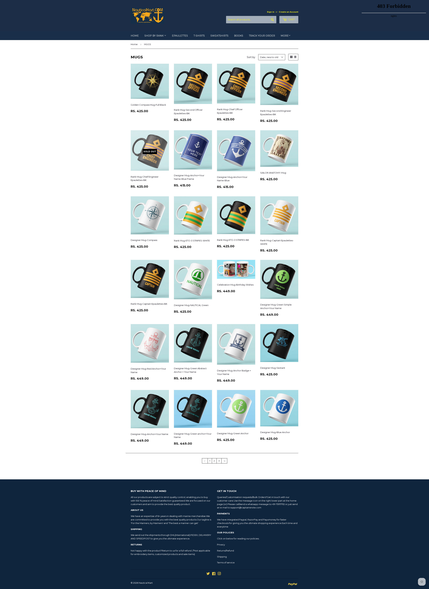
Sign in (270, 12)
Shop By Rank (154, 35)
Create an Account (288, 12)
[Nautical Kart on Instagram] (219, 574)
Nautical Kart (146, 582)
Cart (291, 19)
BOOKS (238, 35)
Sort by (251, 57)
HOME (135, 35)
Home (134, 44)
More (285, 35)
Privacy (221, 544)
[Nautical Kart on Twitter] (208, 574)
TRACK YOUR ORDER (262, 35)
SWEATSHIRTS (219, 35)
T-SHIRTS (199, 35)
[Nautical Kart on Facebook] (214, 574)
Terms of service (226, 562)
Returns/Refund (225, 550)
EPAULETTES (180, 35)
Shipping (222, 556)
